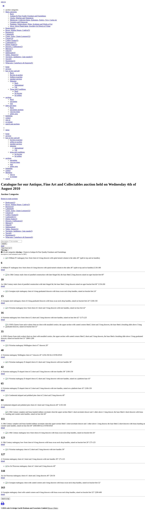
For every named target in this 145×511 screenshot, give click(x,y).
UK (15, 87)
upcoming (13, 101)
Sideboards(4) (10, 53)
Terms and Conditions (18, 89)
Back (12, 14)
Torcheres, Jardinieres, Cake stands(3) (19, 57)
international (18, 148)
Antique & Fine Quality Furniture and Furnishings (28, 16)
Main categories (11, 12)
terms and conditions (17, 152)
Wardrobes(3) (10, 61)
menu (7, 130)
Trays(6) (8, 59)
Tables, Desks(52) (11, 55)
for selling (18, 95)
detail (3, 270)
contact (8, 118)
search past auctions (12, 124)
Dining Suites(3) (11, 45)
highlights (8, 116)
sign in (3, 2)
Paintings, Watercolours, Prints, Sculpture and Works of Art (31, 24)
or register (9, 122)
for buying (18, 93)
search (7, 179)
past (11, 104)
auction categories (11, 10)
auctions (8, 97)
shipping (13, 146)
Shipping (13, 81)
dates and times (10, 106)
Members (8, 173)
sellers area (14, 114)
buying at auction (16, 140)
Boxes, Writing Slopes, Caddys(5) (17, 30)
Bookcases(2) (10, 28)
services (8, 69)
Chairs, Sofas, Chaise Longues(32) (17, 36)
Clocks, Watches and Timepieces (21, 18)
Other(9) (8, 51)
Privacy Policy (53, 508)
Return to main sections (9, 199)
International (18, 85)
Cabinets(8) (9, 34)
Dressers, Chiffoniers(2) (14, 47)
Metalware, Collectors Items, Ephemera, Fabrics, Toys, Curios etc (33, 20)
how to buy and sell (12, 71)
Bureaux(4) (9, 32)
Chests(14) (9, 38)
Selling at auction (16, 77)
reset (2, 246)
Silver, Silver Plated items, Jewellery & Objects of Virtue (30, 26)
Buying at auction (16, 75)
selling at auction (16, 142)
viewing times (15, 112)
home (7, 67)
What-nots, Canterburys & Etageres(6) (19, 63)
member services (16, 79)
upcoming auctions (16, 110)
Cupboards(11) (10, 42)
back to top (5, 499)
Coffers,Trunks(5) (11, 40)
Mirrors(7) (9, 49)
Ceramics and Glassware (19, 22)
